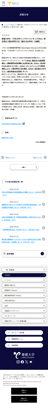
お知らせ (12, 25)
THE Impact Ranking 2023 (11, 124)
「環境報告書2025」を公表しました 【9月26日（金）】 (21, 229)
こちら (12, 378)
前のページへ (10, 157)
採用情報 (15, 345)
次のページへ (37, 157)
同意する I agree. (24, 391)
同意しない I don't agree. (24, 399)
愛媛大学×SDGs (7, 138)
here (7, 385)
